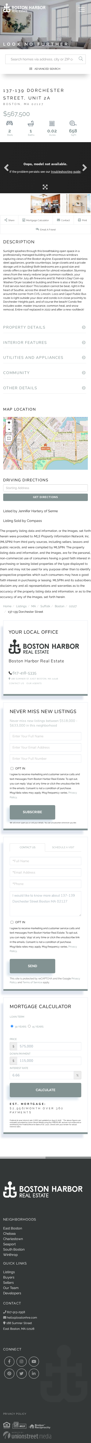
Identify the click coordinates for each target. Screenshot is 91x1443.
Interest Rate (19, 1068)
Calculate (45, 1090)
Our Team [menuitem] (11, 1288)
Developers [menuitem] (12, 1293)
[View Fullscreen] (9, 438)
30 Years (20, 1026)
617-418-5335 (24, 673)
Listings (21, 606)
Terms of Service (32, 982)
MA (33, 606)
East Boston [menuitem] (12, 1228)
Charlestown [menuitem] (13, 1239)
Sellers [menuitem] (8, 1283)
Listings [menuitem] (9, 1272)
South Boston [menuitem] (14, 1249)
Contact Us (16, 683)
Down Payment (20, 1053)
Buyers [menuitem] (8, 1277)
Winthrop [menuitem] (10, 1255)
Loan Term (17, 1016)
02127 (73, 606)
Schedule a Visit (63, 847)
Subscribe (32, 812)
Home (7, 606)
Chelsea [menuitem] (9, 1234)
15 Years (37, 1026)
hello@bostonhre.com (22, 1317)
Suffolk (45, 606)
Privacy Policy (14, 1413)
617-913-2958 (15, 1312)
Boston (59, 606)
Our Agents (33, 683)
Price (13, 1039)
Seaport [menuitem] (9, 1244)
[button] (80, 59)
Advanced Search (47, 68)
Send (32, 966)
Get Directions (45, 497)
